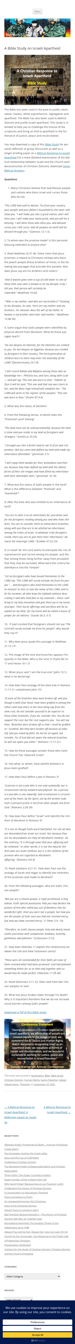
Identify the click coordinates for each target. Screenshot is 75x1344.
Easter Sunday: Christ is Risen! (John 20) (25, 1179)
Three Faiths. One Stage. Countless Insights (27, 1175)
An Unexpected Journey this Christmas (25, 1201)
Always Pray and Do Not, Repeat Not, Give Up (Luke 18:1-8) (36, 1232)
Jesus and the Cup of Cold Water (21, 1157)
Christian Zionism (13, 1080)
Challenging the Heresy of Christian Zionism (27, 1188)
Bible (47, 1075)
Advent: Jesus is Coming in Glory (21, 1210)
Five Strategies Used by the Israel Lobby (25, 1153)
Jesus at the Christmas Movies (20, 1205)
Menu (37, 11)
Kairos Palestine (49, 1080)
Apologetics (37, 1075)
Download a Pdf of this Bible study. (25, 1012)
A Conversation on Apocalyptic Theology (26, 1192)
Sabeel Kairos (11, 1084)
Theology (25, 1084)
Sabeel (62, 1080)
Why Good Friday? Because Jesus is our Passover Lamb (33, 1184)
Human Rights (32, 1080)
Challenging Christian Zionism (20, 1162)
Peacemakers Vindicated (17, 1245)
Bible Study (52, 144)
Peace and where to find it (18, 1197)
